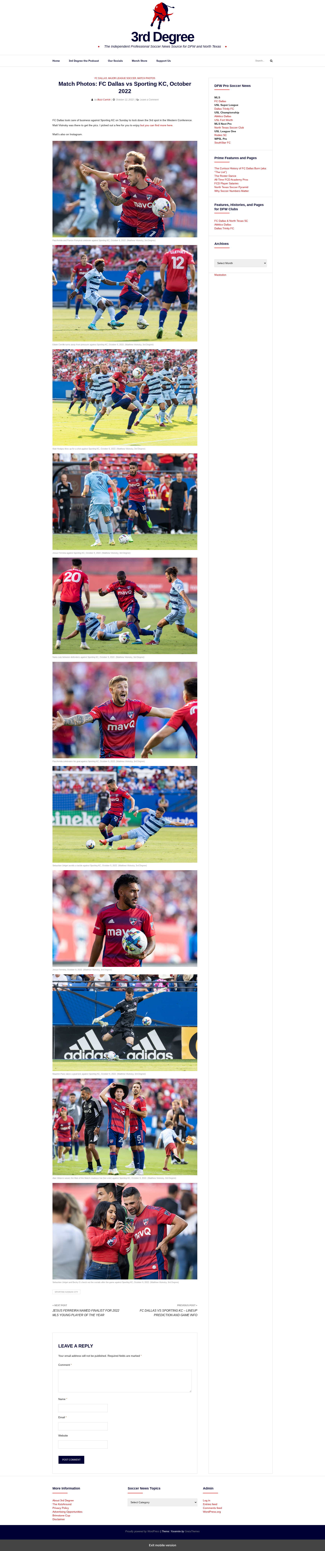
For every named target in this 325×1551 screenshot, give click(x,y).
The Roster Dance (225, 175)
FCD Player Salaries (226, 183)
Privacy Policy (60, 1507)
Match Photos (146, 78)
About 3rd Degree (63, 1500)
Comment (65, 1364)
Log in (206, 1500)
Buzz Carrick (103, 99)
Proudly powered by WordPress (142, 1531)
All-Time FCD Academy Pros (231, 179)
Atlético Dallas (222, 116)
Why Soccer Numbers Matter (231, 190)
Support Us (163, 60)
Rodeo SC (220, 135)
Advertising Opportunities (67, 1511)
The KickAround (61, 1504)
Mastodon (220, 274)
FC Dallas (101, 78)
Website (63, 1435)
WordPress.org (212, 1511)
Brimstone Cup (61, 1515)
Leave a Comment (149, 99)
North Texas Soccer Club (229, 127)
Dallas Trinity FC (224, 108)
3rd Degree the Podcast (84, 60)
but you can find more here (156, 125)
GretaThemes (192, 1531)
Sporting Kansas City (66, 1292)
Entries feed (210, 1504)
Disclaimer (58, 1519)
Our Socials (115, 60)
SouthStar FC (222, 142)
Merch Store (139, 60)
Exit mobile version (162, 1545)
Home (56, 60)
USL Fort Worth (223, 119)
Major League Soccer (122, 78)
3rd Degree (162, 36)
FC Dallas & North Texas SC (231, 220)
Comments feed (212, 1507)
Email (62, 1417)
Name (62, 1399)
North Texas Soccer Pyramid (231, 187)
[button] (55, 111)
